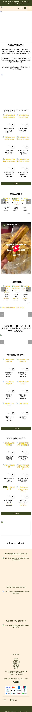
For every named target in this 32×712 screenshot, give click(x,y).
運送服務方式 (16, 662)
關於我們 (16, 659)
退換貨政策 (16, 665)
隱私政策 (16, 668)
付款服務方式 (16, 663)
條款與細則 (16, 666)
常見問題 (16, 660)
